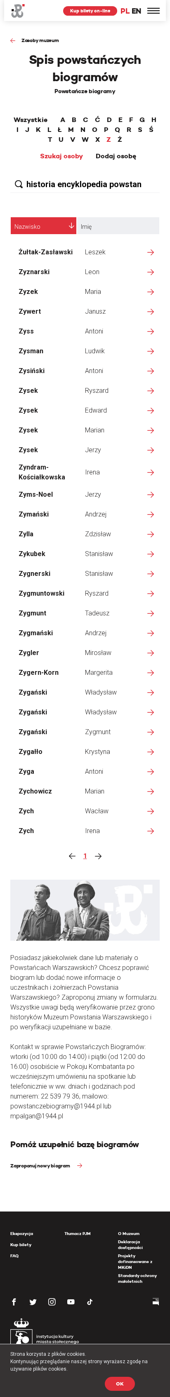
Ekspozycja (21, 1233)
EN (136, 11)
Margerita (99, 672)
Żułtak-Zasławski (46, 252)
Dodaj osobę (116, 156)
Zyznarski (34, 272)
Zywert (30, 311)
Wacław (97, 811)
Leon (92, 272)
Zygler (29, 653)
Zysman (31, 351)
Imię (86, 226)
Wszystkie (30, 120)
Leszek (95, 252)
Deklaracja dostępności (130, 1244)
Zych (26, 811)
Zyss (26, 331)
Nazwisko (27, 226)
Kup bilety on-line (90, 11)
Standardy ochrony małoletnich (137, 1278)
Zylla (26, 534)
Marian (94, 430)
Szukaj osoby (61, 156)
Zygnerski (34, 574)
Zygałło (30, 752)
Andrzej (95, 514)
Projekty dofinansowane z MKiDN (135, 1261)
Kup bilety (20, 1244)
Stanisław (99, 554)
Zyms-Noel (36, 494)
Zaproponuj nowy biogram (40, 1165)
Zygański (33, 692)
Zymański (34, 514)
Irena (92, 472)
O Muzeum (128, 1233)
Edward (96, 410)
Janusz (95, 311)
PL (125, 11)
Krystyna (97, 752)
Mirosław (98, 653)
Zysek (28, 390)
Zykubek (32, 554)
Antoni (94, 331)
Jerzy (93, 450)
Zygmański (36, 633)
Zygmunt (32, 613)
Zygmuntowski (41, 593)
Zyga (26, 771)
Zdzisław (98, 534)
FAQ (14, 1255)
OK (120, 1384)
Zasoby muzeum (40, 40)
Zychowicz (35, 791)
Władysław (101, 692)
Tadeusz (97, 613)
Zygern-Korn (39, 672)
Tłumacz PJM (77, 1233)
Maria (93, 292)
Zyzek (28, 292)
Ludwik (95, 351)
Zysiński (32, 371)
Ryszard (97, 390)
